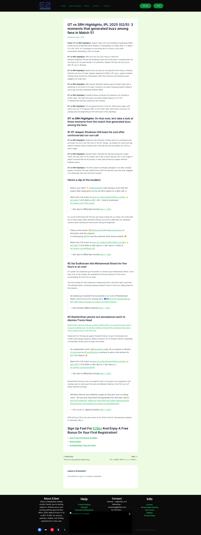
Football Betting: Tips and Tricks (83, 445)
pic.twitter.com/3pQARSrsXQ (106, 404)
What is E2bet (75, 442)
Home (63, 6)
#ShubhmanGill (122, 401)
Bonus (86, 6)
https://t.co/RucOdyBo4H (103, 242)
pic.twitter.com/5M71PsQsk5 (104, 302)
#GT (72, 355)
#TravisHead (75, 352)
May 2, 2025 (105, 209)
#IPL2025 (112, 299)
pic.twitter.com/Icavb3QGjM (82, 367)
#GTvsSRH (110, 401)
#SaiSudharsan (123, 299)
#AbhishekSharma (114, 230)
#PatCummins (76, 404)
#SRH (86, 236)
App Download (75, 6)
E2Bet (97, 428)
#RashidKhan (98, 349)
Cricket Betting (84, 504)
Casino (106, 6)
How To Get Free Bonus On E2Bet (83, 438)
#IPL (127, 397)
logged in (81, 476)
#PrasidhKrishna (91, 352)
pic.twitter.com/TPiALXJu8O (82, 203)
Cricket (95, 6)
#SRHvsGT (92, 401)
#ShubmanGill (97, 188)
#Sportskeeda (85, 302)
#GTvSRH (74, 200)
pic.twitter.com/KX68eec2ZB (82, 248)
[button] (99, 6)
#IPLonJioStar (119, 197)
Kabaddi (84, 507)
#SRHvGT (83, 401)
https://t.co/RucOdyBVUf (102, 197)
